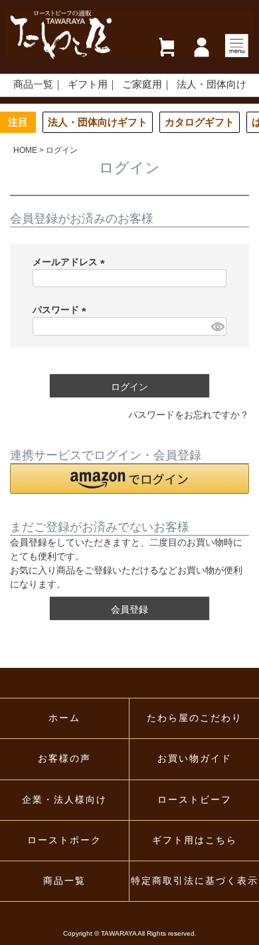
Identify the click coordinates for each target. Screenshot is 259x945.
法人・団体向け (211, 84)
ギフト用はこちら (194, 840)
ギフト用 (88, 84)
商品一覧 (33, 84)
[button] (129, 479)
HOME (25, 150)
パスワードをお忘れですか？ (188, 414)
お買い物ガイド (194, 759)
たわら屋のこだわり (194, 718)
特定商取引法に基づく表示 (194, 881)
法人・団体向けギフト (97, 122)
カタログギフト (199, 122)
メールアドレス (71, 262)
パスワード (62, 309)
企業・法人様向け (64, 800)
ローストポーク (64, 840)
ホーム (64, 718)
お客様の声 (64, 759)
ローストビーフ (194, 800)
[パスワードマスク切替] (217, 326)
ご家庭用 (142, 84)
